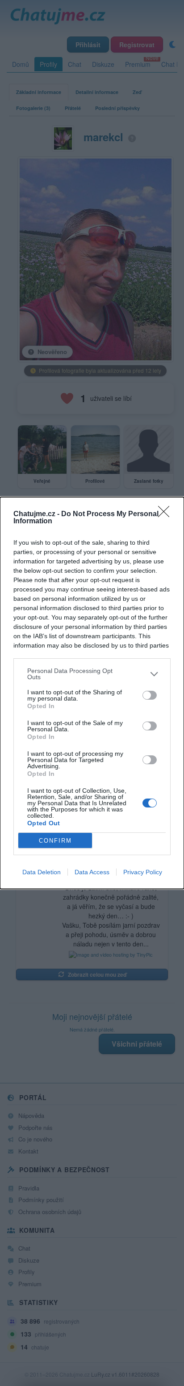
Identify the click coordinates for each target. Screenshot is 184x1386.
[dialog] (92, 693)
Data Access (92, 872)
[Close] (166, 514)
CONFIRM (55, 840)
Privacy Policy (142, 872)
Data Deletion (41, 872)
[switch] (149, 695)
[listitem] (92, 674)
